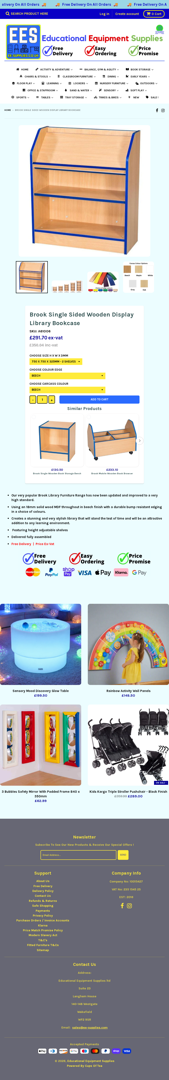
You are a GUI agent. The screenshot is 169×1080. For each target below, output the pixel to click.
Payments (43, 911)
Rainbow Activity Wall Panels (129, 691)
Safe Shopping (42, 906)
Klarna (43, 925)
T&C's (42, 940)
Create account (127, 14)
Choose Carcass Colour (48, 383)
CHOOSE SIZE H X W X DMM (48, 355)
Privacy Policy (43, 915)
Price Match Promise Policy (43, 930)
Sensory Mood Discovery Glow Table (41, 691)
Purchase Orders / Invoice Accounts (42, 920)
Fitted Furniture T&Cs (43, 945)
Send (123, 854)
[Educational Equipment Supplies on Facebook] (157, 110)
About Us (43, 881)
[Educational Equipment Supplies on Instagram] (163, 110)
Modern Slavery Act (43, 935)
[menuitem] (22, 69)
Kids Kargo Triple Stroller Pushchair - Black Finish (128, 792)
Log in (104, 14)
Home (7, 110)
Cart (156, 14)
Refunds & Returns (43, 901)
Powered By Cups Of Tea (84, 1066)
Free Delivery (42, 886)
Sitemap (43, 950)
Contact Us (43, 896)
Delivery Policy (42, 891)
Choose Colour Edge (45, 369)
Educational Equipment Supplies (90, 1061)
